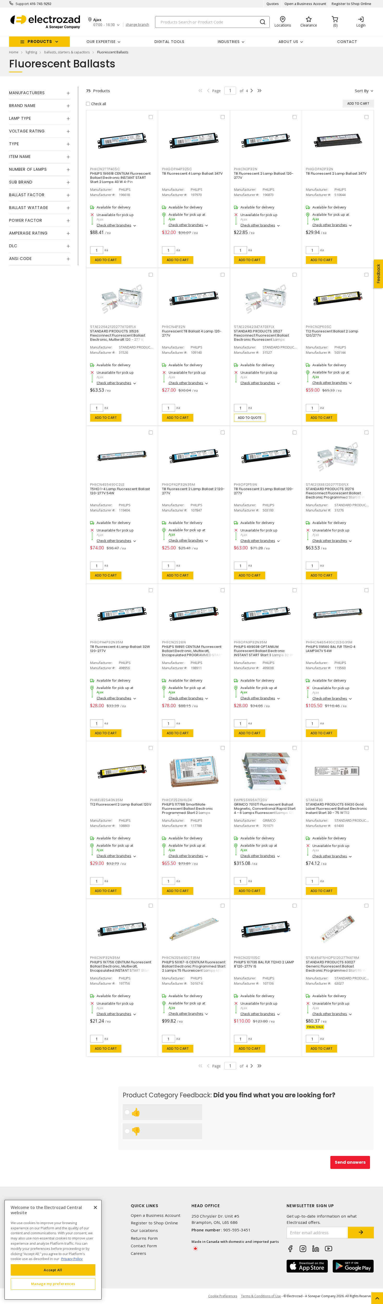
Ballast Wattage (28, 207)
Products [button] (40, 41)
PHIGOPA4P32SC (177, 169)
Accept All (53, 1269)
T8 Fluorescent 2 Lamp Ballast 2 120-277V (193, 491)
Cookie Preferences (222, 1296)
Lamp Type (20, 118)
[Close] (95, 1207)
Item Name (20, 156)
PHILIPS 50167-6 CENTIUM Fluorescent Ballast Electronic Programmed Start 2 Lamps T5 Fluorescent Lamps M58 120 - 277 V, (193, 968)
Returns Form (144, 1238)
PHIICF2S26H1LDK (177, 800)
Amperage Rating (28, 233)
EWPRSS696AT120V (250, 800)
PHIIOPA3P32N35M (250, 642)
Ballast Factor (27, 195)
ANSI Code (20, 258)
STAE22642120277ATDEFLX (113, 327)
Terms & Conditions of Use (261, 1296)
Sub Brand (21, 182)
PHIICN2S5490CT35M (181, 957)
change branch (137, 25)
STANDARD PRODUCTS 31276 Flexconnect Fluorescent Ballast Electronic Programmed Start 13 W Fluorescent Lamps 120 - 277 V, (335, 495)
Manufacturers (27, 93)
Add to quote (250, 417)
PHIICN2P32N (245, 169)
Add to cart (106, 260)
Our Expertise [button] (101, 41)
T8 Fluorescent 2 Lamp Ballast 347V (336, 173)
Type (14, 144)
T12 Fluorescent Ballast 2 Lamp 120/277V (332, 333)
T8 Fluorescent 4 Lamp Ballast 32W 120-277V (120, 648)
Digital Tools (169, 41)
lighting (31, 52)
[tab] (39, 93)
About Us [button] (288, 41)
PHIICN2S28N (174, 642)
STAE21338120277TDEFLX (327, 484)
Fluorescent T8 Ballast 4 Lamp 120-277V (192, 333)
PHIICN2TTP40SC (105, 169)
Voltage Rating (27, 131)
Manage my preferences (53, 1283)
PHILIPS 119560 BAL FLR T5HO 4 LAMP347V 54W (330, 648)
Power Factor (25, 220)
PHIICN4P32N (173, 327)
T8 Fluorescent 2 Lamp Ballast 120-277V (264, 175)
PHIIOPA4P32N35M (106, 642)
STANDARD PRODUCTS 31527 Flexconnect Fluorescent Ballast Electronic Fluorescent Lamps (261, 335)
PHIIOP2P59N (245, 484)
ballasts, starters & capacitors (67, 52)
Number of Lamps (28, 169)
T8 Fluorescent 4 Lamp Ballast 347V (192, 173)
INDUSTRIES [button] (229, 41)
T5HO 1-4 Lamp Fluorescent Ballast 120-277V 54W (120, 491)
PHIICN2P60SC (319, 327)
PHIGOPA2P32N (319, 169)
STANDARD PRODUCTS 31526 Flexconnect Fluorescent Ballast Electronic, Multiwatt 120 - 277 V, (117, 335)
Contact (347, 41)
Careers (138, 1253)
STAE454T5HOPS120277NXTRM (332, 957)
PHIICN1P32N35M (105, 957)
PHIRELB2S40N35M (106, 800)
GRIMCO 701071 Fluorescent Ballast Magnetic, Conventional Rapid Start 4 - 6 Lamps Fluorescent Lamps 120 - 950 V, (265, 810)
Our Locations (144, 1230)
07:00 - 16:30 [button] (104, 25)
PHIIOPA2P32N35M (178, 484)
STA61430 (314, 800)
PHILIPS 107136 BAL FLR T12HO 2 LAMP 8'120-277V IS (264, 964)
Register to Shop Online (351, 3)
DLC (13, 246)
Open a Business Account (305, 3)
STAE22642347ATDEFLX (254, 327)
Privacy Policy (72, 1258)
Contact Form (144, 1245)
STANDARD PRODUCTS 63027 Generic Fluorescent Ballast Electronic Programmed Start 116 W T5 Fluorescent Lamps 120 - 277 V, (336, 968)
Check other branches (114, 225)
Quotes (273, 3)
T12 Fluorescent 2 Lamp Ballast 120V (120, 804)
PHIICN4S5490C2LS (107, 484)
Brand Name (22, 105)
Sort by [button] (362, 90)
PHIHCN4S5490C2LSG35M (329, 642)
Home (13, 52)
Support (22, 3)
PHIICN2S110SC (247, 957)
